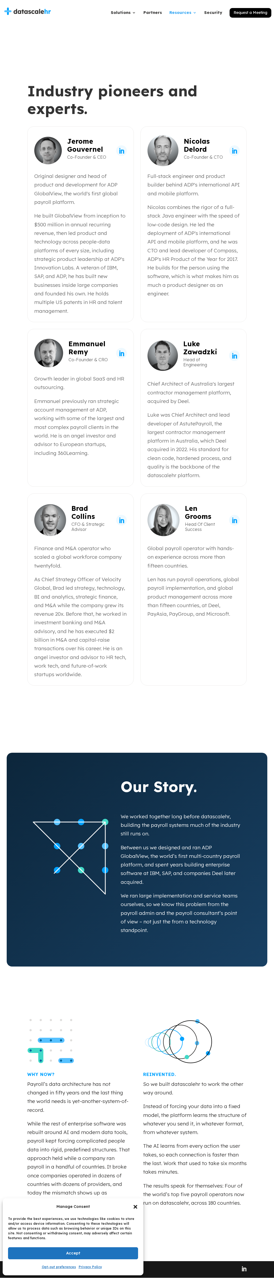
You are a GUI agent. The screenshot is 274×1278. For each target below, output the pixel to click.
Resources (180, 13)
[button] (135, 1206)
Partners (152, 13)
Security (213, 13)
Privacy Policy (90, 1267)
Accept (73, 1253)
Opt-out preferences (59, 1267)
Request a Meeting (250, 12)
